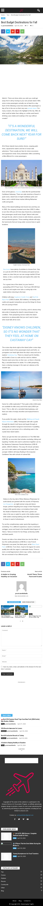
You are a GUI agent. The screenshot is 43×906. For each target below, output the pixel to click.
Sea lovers (6, 269)
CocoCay (19, 192)
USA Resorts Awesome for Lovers (11, 728)
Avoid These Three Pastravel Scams (34, 575)
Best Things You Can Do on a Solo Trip (35, 616)
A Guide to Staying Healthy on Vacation (9, 575)
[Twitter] (19, 819)
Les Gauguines (8, 504)
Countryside (4, 884)
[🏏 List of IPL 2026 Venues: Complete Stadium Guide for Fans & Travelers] (6, 836)
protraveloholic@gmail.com (25, 815)
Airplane (4, 731)
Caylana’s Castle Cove (21, 297)
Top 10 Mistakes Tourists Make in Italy (7, 616)
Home (3, 15)
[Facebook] (15, 819)
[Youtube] (28, 819)
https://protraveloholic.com (21, 596)
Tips (8, 15)
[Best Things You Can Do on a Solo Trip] (35, 610)
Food (14, 856)
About (14, 901)
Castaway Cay (12, 355)
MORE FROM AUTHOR (28, 602)
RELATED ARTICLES (14, 602)
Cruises (3, 875)
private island (32, 108)
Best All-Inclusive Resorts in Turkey (12, 735)
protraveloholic (8, 26)
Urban (3, 887)
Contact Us (27, 901)
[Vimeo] (24, 819)
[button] (38, 10)
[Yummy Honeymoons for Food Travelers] (6, 857)
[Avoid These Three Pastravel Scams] (21, 610)
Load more (21, 749)
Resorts (4, 738)
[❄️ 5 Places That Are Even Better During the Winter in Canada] (6, 846)
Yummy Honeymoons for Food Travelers (26, 853)
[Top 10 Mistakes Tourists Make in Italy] (7, 610)
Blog (3, 724)
